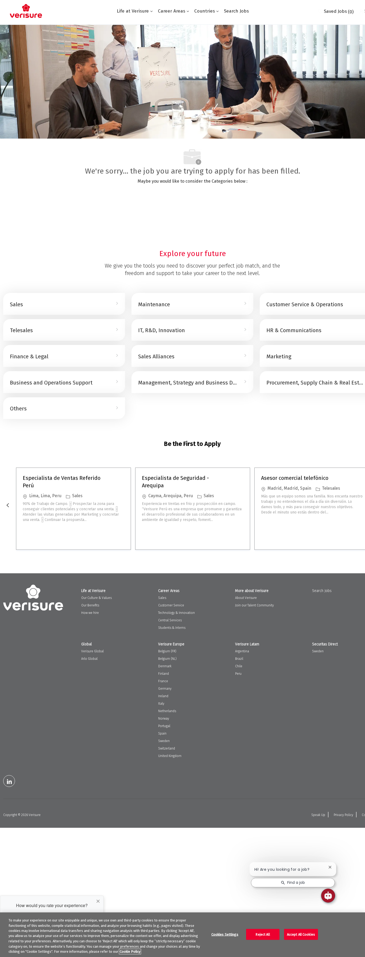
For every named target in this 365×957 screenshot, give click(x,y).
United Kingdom (169, 756)
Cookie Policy (130, 952)
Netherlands (167, 711)
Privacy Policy (343, 815)
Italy (161, 703)
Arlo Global (89, 659)
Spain (162, 733)
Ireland (163, 696)
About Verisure (246, 598)
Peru (238, 674)
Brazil (239, 659)
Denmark (165, 666)
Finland (163, 674)
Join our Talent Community (254, 605)
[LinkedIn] (9, 781)
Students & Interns (171, 628)
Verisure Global (92, 651)
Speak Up (318, 815)
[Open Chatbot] (328, 896)
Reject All (262, 934)
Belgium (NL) (167, 659)
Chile (238, 666)
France (163, 681)
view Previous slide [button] (8, 505)
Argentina (242, 651)
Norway (163, 718)
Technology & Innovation (176, 613)
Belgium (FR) (167, 651)
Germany (165, 689)
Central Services (170, 620)
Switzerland (166, 748)
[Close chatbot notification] (330, 867)
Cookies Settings (224, 934)
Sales (162, 598)
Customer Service (171, 605)
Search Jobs (236, 11)
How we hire (90, 613)
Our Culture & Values (96, 598)
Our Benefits (90, 605)
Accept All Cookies (301, 934)
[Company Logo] (26, 11)
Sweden (164, 741)
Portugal (164, 726)
